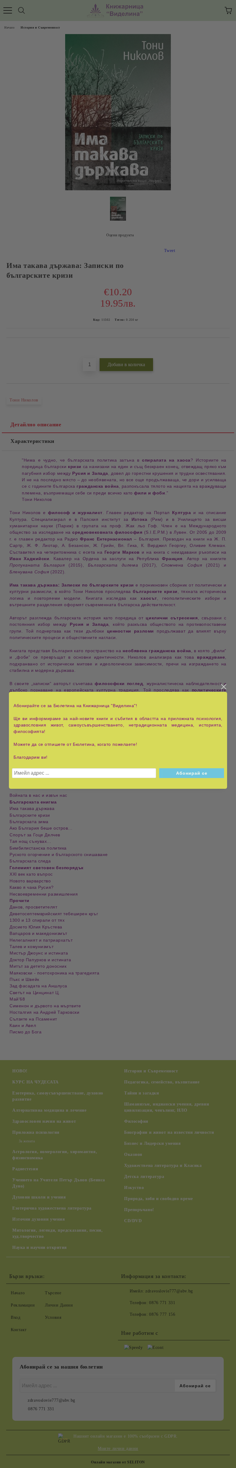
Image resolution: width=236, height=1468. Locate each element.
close (223, 687)
